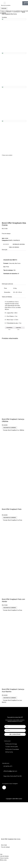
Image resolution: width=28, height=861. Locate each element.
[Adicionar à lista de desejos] (3, 851)
